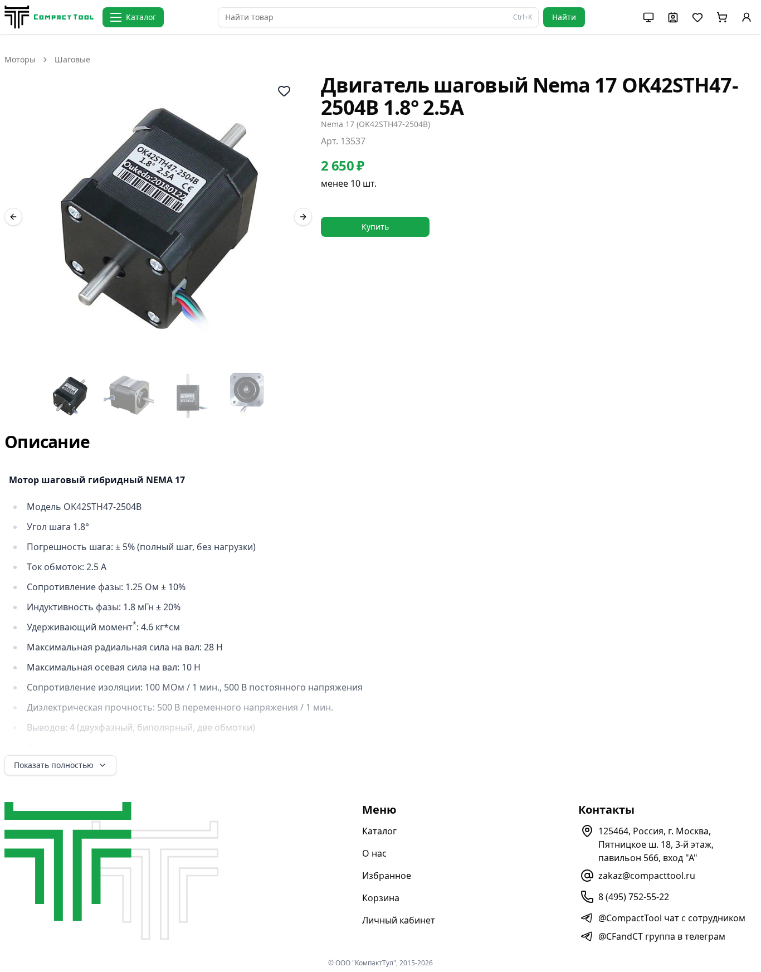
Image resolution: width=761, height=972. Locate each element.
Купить (375, 226)
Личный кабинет (398, 920)
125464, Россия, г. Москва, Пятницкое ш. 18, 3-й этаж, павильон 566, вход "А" (656, 844)
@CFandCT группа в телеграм (661, 936)
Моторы (20, 59)
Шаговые (72, 59)
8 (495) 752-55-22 (633, 897)
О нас (374, 853)
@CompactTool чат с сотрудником (671, 918)
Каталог (379, 831)
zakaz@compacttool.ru (646, 875)
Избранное (386, 875)
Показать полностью (54, 765)
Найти (564, 17)
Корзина (380, 898)
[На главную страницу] (49, 17)
